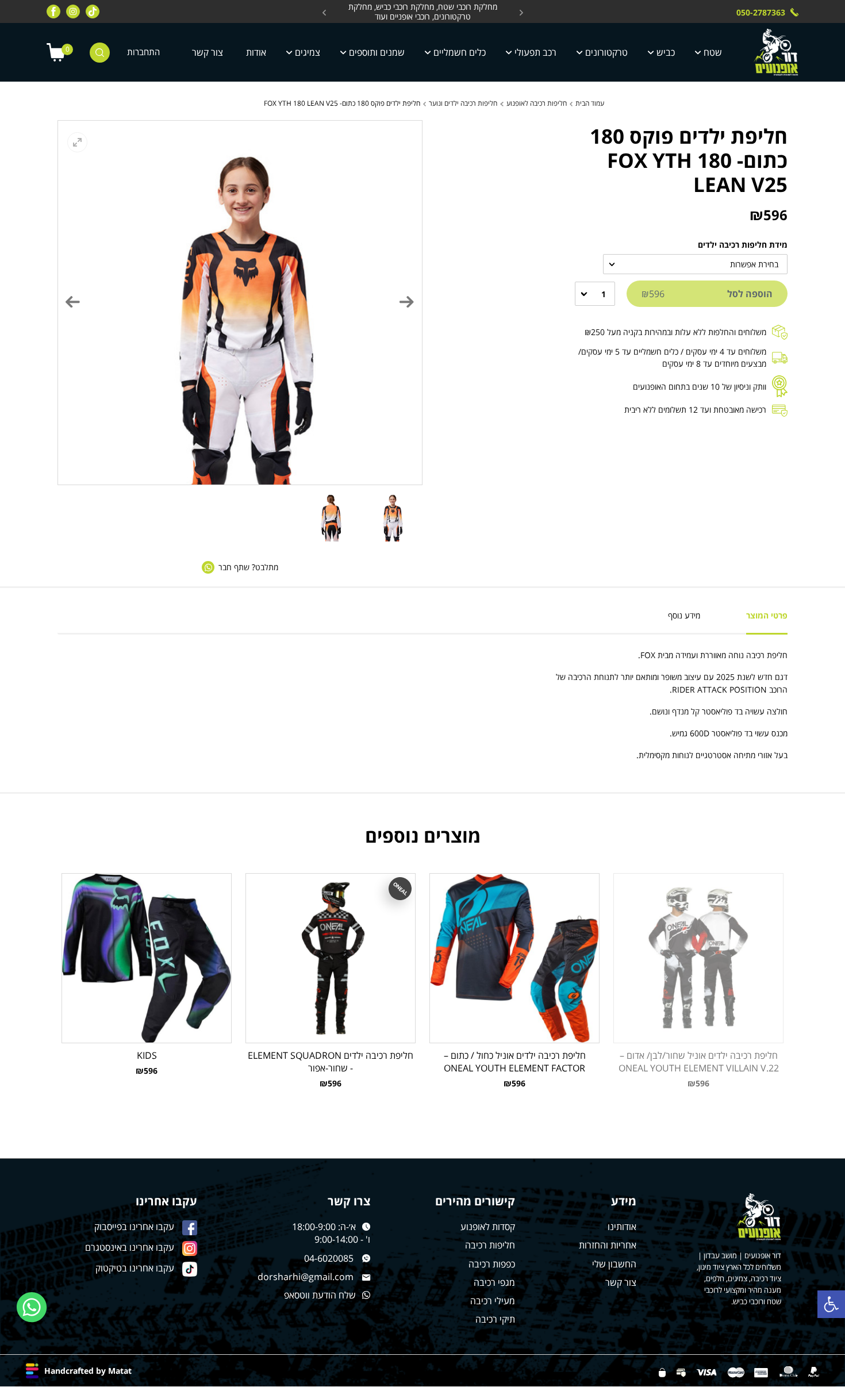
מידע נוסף (684, 615)
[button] (831, 1304)
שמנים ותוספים (377, 52)
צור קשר (207, 52)
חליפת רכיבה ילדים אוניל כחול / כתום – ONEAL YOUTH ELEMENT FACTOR (515, 1061)
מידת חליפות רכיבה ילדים (743, 244)
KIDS (147, 1055)
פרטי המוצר (767, 615)
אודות (256, 52)
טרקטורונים (606, 52)
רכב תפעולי (535, 52)
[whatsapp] (32, 1307)
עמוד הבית (589, 103)
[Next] (73, 302)
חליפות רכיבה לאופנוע (536, 103)
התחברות (143, 52)
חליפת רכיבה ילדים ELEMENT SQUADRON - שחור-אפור (330, 1061)
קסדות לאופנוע (487, 1226)
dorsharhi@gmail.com (306, 1276)
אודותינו (622, 1226)
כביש (665, 52)
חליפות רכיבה (490, 1245)
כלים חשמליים (459, 52)
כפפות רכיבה (491, 1264)
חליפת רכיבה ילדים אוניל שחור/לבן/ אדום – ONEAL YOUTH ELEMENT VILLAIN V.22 (699, 1061)
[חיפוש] (100, 53)
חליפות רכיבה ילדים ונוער (463, 103)
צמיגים (307, 52)
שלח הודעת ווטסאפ (320, 1295)
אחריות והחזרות (607, 1245)
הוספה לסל (707, 293)
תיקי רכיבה (495, 1319)
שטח (713, 52)
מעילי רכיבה (492, 1300)
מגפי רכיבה (494, 1282)
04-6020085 (329, 1258)
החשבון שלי (614, 1264)
